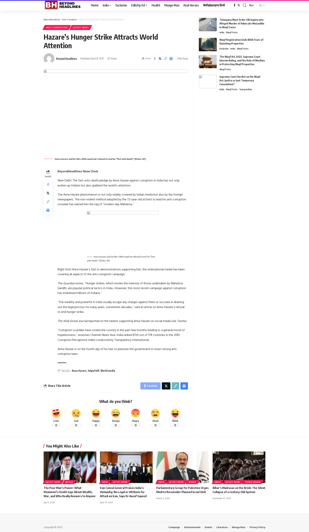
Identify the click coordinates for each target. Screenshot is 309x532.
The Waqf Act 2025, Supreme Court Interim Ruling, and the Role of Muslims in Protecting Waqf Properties (242, 60)
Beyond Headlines (66, 58)
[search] (244, 5)
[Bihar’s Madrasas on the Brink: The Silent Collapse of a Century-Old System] (239, 467)
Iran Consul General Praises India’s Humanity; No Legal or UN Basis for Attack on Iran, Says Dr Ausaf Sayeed (123, 492)
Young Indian (245, 89)
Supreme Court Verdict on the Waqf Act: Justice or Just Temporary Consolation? (239, 80)
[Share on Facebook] (154, 58)
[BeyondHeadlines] (64, 5)
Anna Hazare (79, 370)
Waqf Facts (231, 32)
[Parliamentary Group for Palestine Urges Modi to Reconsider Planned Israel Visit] (182, 467)
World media (107, 370)
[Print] (171, 58)
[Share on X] (160, 58)
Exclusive (224, 48)
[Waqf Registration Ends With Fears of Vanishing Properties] (208, 44)
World (69, 482)
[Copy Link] (165, 58)
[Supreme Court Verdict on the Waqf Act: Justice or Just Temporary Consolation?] (208, 81)
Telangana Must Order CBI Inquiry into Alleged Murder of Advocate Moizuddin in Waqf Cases (241, 23)
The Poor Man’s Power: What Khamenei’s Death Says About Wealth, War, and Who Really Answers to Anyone (69, 492)
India (221, 32)
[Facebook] (234, 5)
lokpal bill (93, 370)
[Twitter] (238, 5)
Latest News (81, 27)
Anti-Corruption (57, 27)
